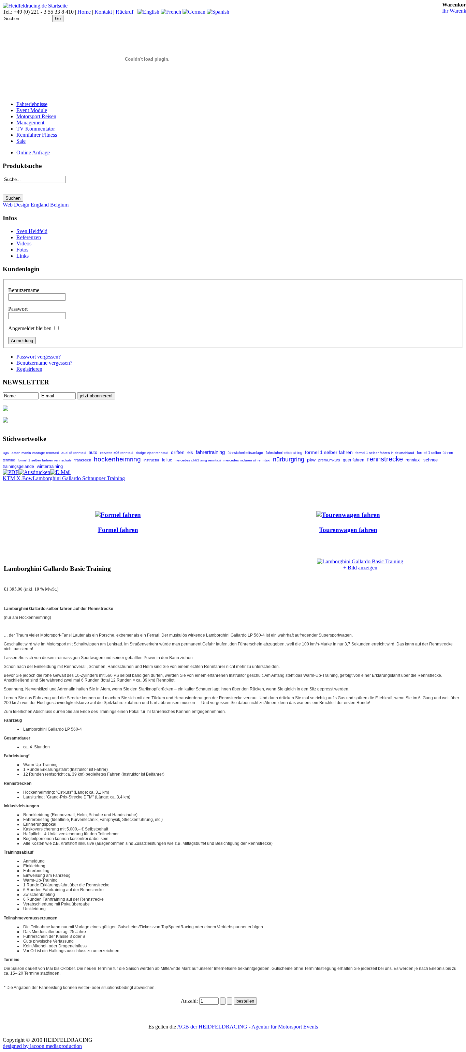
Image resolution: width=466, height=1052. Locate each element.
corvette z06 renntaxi (116, 453)
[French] (171, 12)
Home (84, 12)
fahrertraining (210, 452)
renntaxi (413, 460)
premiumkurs (329, 460)
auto (93, 452)
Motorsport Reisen (36, 116)
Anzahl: (190, 1001)
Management (30, 122)
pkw (311, 459)
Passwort (18, 309)
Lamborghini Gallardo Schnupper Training (79, 478)
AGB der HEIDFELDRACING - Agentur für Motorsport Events (247, 1027)
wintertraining (50, 466)
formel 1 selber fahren (329, 452)
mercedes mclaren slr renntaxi (246, 460)
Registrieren (29, 369)
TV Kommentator (35, 129)
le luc (167, 460)
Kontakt (103, 12)
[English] (148, 12)
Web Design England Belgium (36, 205)
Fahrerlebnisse (31, 104)
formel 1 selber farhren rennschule (45, 460)
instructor (151, 460)
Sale (21, 141)
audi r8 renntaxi (73, 453)
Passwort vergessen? (38, 357)
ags (6, 453)
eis (190, 452)
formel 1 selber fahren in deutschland (384, 453)
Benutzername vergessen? (44, 363)
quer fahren (353, 460)
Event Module (31, 110)
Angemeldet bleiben (30, 328)
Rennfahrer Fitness (36, 135)
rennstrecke (385, 459)
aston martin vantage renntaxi (35, 453)
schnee (430, 460)
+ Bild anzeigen (360, 567)
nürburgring (288, 459)
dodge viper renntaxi (152, 453)
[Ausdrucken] (34, 470)
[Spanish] (218, 12)
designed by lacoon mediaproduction (42, 1046)
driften (178, 452)
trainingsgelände (18, 466)
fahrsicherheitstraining (284, 453)
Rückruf (124, 12)
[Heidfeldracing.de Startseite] (35, 6)
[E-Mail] (60, 470)
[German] (194, 12)
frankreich (82, 460)
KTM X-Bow (18, 478)
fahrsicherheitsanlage (245, 453)
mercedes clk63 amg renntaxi (198, 460)
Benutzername (23, 290)
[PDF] (10, 470)
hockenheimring (117, 459)
